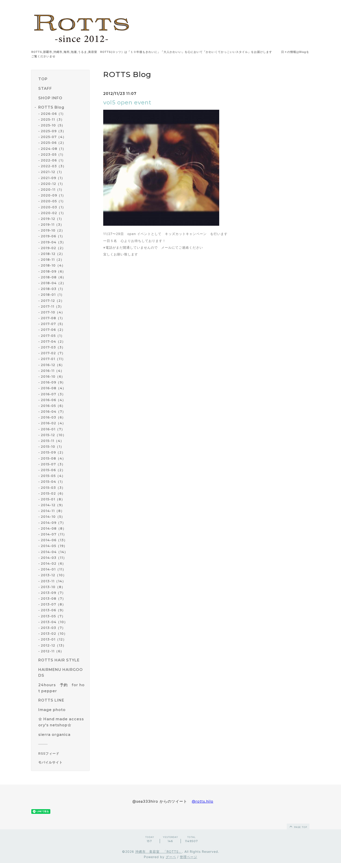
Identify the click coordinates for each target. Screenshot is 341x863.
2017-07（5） (53, 324)
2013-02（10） (54, 633)
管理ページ (188, 857)
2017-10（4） (53, 312)
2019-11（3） (52, 224)
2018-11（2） (52, 260)
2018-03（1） (53, 289)
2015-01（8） (53, 499)
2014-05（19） (54, 546)
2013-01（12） (53, 639)
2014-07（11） (54, 534)
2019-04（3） (53, 242)
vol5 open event (127, 102)
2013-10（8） (53, 587)
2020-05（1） (53, 201)
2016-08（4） (53, 388)
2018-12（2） (53, 254)
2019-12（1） (52, 219)
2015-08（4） (53, 458)
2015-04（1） (53, 482)
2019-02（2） (53, 248)
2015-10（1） (52, 446)
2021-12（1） (52, 172)
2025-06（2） (53, 143)
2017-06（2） (53, 330)
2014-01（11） (53, 569)
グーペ (171, 857)
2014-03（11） (54, 558)
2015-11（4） (52, 441)
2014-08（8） (53, 528)
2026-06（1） (53, 114)
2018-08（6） (53, 277)
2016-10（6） (53, 376)
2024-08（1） (53, 149)
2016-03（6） (53, 417)
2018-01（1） (52, 295)
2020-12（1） (53, 184)
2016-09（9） (53, 382)
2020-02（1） (53, 213)
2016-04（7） (53, 411)
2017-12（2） (52, 301)
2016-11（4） (52, 371)
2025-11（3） (52, 119)
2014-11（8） (52, 511)
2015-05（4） (53, 476)
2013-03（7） (53, 628)
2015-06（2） (53, 470)
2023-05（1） (53, 154)
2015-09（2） (53, 452)
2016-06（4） (53, 400)
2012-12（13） (53, 645)
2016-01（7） (53, 429)
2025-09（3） (53, 131)
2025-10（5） (53, 125)
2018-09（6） (53, 271)
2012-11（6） (52, 651)
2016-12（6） (52, 365)
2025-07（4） (53, 137)
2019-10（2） (53, 230)
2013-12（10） (53, 575)
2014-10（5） (53, 517)
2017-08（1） (53, 318)
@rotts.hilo (202, 801)
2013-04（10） (54, 622)
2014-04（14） (54, 552)
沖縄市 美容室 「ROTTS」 (158, 851)
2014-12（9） (53, 505)
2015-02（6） (53, 493)
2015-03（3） (53, 488)
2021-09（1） (53, 178)
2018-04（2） (53, 283)
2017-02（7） (53, 353)
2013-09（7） (53, 593)
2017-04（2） (53, 341)
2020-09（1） (53, 195)
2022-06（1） (53, 160)
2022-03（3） (53, 166)
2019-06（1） (53, 236)
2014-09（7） (53, 523)
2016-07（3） (53, 394)
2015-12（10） (53, 435)
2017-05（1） (52, 336)
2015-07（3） (53, 464)
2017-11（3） (52, 306)
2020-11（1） (52, 189)
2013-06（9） (53, 610)
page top (300, 827)
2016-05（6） (53, 406)
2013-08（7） (53, 598)
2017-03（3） (53, 347)
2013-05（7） (53, 616)
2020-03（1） (53, 207)
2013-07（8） (53, 604)
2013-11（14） (53, 581)
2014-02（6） (53, 563)
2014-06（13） (54, 540)
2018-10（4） (53, 265)
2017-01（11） (53, 359)
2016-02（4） (53, 423)
